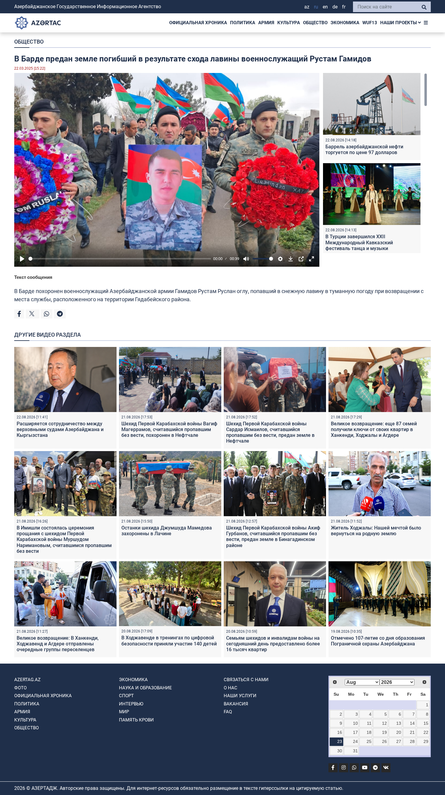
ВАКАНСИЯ (236, 704)
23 (339, 741)
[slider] (119, 259)
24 (355, 741)
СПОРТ (126, 695)
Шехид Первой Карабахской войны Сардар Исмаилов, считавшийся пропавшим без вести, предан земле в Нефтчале (270, 432)
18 (369, 732)
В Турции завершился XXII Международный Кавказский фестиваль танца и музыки (359, 242)
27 (398, 741)
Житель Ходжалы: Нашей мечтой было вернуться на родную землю (376, 530)
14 (412, 723)
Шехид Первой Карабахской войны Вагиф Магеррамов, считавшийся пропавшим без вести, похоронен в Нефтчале (169, 429)
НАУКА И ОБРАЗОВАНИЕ (145, 688)
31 (355, 750)
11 (369, 723)
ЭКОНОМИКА (345, 22)
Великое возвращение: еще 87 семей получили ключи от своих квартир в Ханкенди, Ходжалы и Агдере (374, 429)
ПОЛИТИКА (242, 22)
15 (426, 723)
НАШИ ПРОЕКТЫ (399, 22)
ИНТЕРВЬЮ (131, 704)
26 (384, 741)
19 (384, 732)
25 (369, 741)
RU (316, 7)
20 (398, 732)
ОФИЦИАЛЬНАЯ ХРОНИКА (198, 22)
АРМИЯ (266, 22)
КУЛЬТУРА (288, 22)
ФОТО (20, 688)
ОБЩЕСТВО (315, 22)
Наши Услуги (240, 695)
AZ (306, 7)
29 (426, 741)
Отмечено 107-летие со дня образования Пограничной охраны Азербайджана (378, 641)
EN (325, 7)
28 (412, 741)
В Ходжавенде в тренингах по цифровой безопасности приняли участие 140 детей (169, 640)
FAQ (228, 711)
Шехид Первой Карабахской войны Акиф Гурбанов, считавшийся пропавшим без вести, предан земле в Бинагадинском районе (273, 536)
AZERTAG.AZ (27, 679)
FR (343, 7)
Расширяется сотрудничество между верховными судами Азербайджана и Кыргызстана (60, 429)
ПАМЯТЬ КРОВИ (136, 720)
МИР (124, 711)
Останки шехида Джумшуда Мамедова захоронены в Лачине (166, 530)
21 (412, 732)
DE (335, 7)
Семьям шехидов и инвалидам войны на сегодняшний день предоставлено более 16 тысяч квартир (273, 643)
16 (339, 732)
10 (355, 723)
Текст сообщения (33, 277)
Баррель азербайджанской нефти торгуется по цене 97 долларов (364, 149)
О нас (230, 688)
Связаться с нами (246, 679)
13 (398, 723)
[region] (375, 163)
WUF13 (369, 22)
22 (426, 732)
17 (355, 732)
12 (384, 723)
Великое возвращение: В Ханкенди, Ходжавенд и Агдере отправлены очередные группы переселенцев (58, 643)
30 (339, 750)
